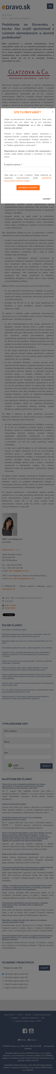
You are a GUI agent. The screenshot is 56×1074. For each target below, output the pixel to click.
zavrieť (47, 199)
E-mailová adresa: (13, 164)
